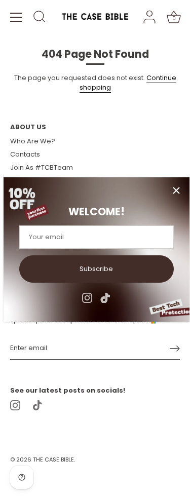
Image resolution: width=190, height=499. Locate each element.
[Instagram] (87, 297)
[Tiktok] (105, 297)
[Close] (176, 190)
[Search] (39, 18)
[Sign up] (175, 348)
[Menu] (16, 17)
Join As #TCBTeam (41, 167)
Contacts (25, 154)
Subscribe (96, 269)
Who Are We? (32, 141)
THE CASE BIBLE (53, 459)
